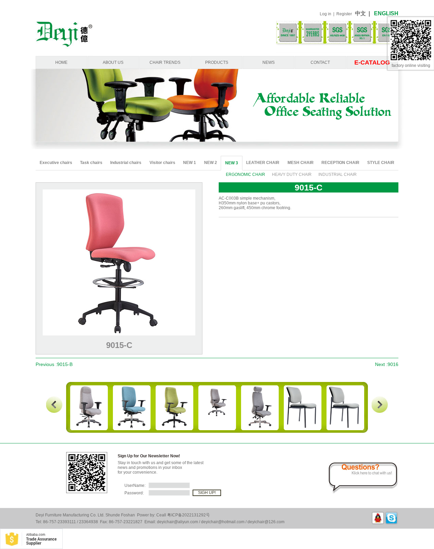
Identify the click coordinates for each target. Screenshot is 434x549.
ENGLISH (386, 13)
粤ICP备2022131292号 (188, 515)
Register (344, 14)
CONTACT (320, 62)
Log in (325, 14)
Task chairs (91, 162)
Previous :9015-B (54, 364)
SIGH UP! (207, 492)
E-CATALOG (372, 62)
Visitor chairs (162, 162)
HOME (61, 62)
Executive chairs (56, 162)
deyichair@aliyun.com (177, 521)
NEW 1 (189, 162)
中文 (362, 13)
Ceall (161, 515)
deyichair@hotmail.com (222, 521)
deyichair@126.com (266, 521)
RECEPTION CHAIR (340, 162)
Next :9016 (386, 364)
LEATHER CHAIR (262, 162)
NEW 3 (231, 163)
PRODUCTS (216, 62)
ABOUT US (113, 62)
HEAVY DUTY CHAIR (292, 174)
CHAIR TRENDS (165, 62)
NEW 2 (210, 162)
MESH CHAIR (301, 162)
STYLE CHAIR (380, 162)
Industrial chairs (125, 162)
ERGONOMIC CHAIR (245, 174)
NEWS (268, 62)
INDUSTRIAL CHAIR (337, 174)
